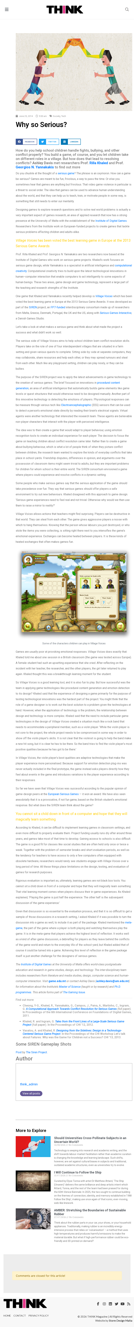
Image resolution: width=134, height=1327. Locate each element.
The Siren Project (36, 1052)
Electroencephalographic (76, 405)
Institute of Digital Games (111, 220)
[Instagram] (104, 1304)
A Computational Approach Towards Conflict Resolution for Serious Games (71, 1009)
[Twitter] (116, 1304)
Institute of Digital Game (35, 964)
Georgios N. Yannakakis (35, 167)
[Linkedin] (110, 1304)
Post (19, 1052)
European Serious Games (63, 794)
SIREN (33, 307)
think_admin (29, 1084)
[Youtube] (122, 1304)
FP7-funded (58, 307)
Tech (63, 116)
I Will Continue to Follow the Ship (77, 1172)
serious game (66, 173)
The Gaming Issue (74, 992)
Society (56, 116)
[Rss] (129, 1304)
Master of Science (70, 986)
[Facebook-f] (98, 1304)
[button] (26, 142)
